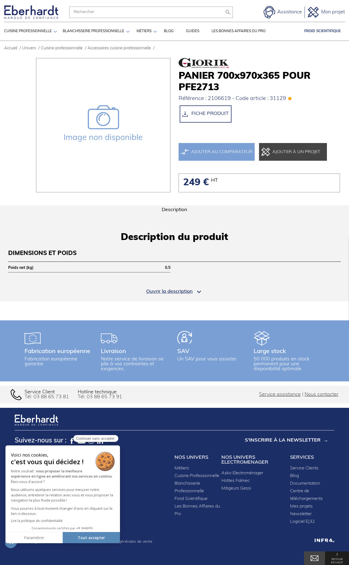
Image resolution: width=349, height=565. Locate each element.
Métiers (144, 31)
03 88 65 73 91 (104, 397)
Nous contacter (321, 394)
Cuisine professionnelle (28, 31)
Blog (169, 31)
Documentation (305, 483)
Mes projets (301, 506)
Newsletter (301, 514)
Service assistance (280, 394)
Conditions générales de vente (125, 542)
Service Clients (304, 468)
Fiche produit (209, 113)
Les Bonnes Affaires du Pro (239, 31)
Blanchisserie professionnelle (93, 31)
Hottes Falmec (235, 481)
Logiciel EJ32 (302, 522)
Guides (192, 31)
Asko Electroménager (242, 473)
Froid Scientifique (322, 31)
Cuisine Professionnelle (196, 476)
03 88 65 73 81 (51, 397)
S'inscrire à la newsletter (283, 440)
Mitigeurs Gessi (236, 488)
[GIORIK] (203, 63)
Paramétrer (34, 537)
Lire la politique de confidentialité (37, 520)
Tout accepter (91, 537)
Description (174, 210)
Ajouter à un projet (296, 152)
